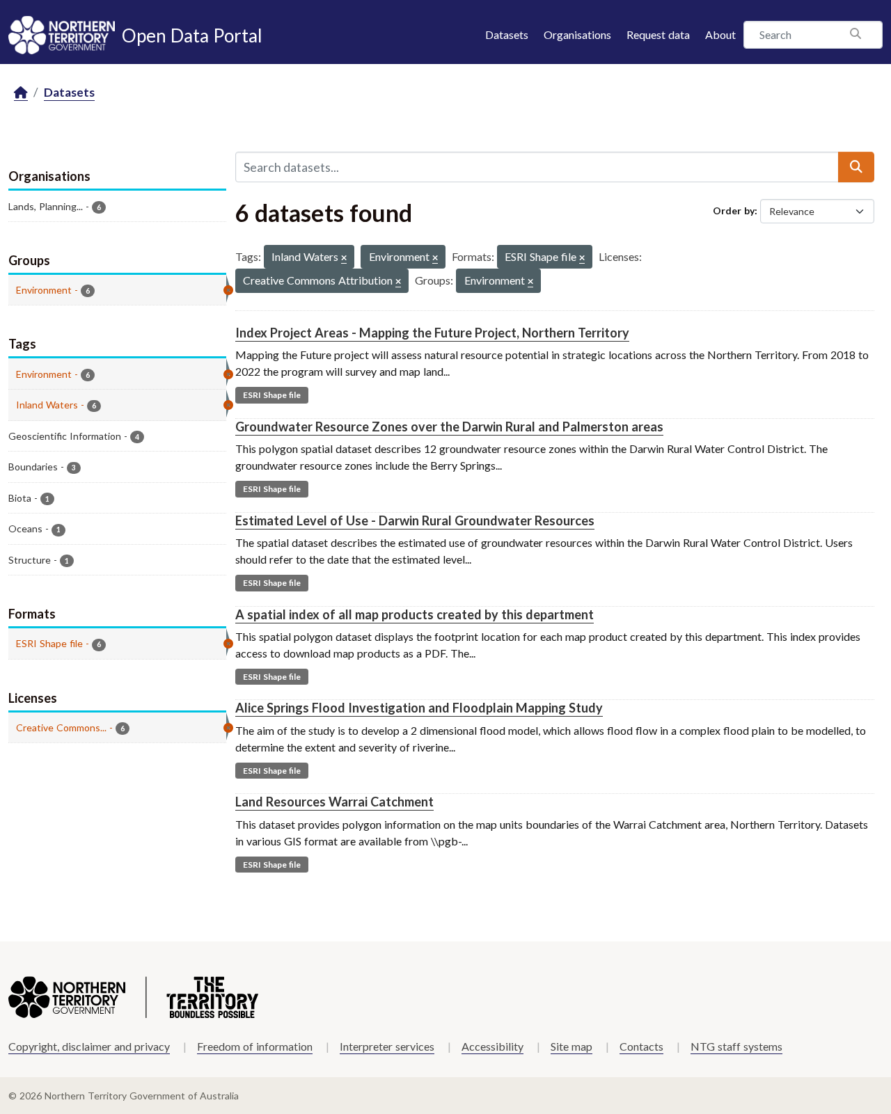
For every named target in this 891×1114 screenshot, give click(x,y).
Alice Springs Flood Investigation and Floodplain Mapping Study (419, 707)
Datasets (506, 34)
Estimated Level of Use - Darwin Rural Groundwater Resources (414, 520)
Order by (734, 210)
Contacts (641, 1046)
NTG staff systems (736, 1046)
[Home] (21, 93)
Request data (658, 34)
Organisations (577, 34)
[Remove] (344, 258)
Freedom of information (255, 1046)
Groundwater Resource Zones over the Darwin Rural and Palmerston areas (449, 426)
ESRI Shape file (272, 395)
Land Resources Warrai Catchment (334, 801)
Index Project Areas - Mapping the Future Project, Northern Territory (432, 332)
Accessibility (492, 1046)
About (720, 34)
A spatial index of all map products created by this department (414, 614)
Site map (571, 1046)
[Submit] (856, 167)
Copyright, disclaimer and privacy (89, 1046)
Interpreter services (387, 1046)
